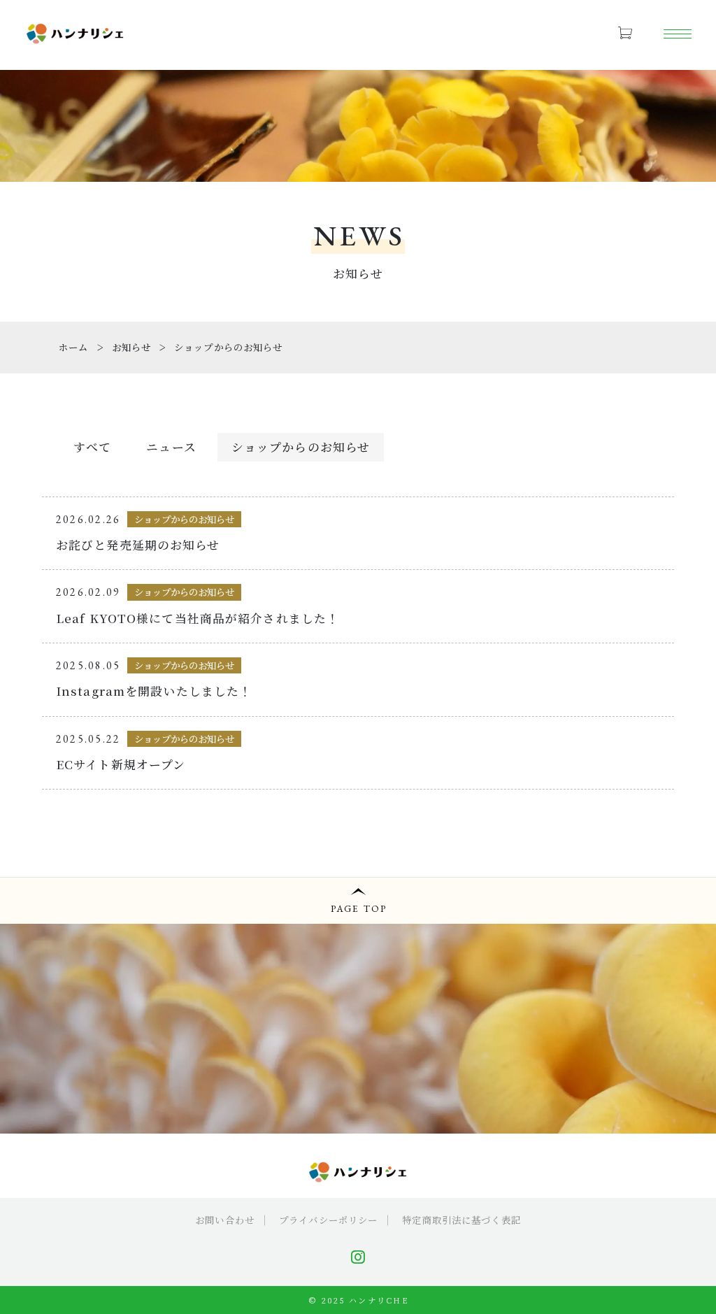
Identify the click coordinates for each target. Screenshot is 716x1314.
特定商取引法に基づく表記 (461, 1220)
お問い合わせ (225, 1220)
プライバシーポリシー (328, 1220)
